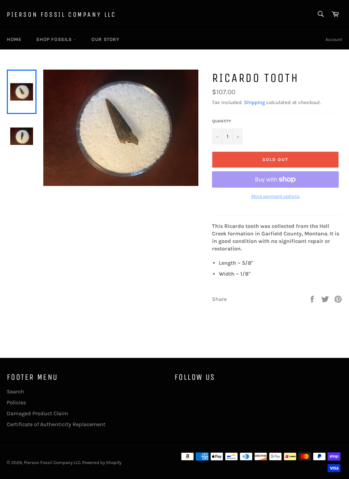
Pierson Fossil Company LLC (61, 14)
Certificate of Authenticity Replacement (56, 424)
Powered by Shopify (101, 462)
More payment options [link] (275, 196)
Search (15, 391)
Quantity (221, 121)
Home (14, 39)
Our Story (105, 39)
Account (333, 39)
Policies (16, 402)
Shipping (254, 102)
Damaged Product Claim (37, 413)
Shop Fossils (54, 39)
